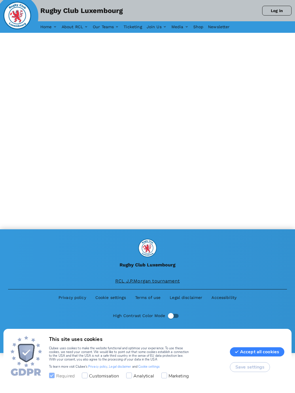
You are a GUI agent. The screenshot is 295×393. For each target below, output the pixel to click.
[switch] (170, 315)
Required (65, 376)
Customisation (104, 376)
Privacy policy (97, 367)
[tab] (51, 27)
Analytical (143, 376)
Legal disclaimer (120, 367)
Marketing (179, 376)
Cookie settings (149, 367)
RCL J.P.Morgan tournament (147, 281)
